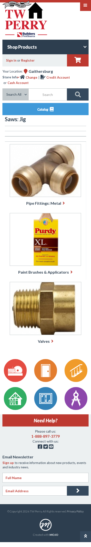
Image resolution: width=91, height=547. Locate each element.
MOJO (54, 535)
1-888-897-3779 (45, 436)
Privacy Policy (75, 511)
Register (28, 60)
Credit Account (58, 77)
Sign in (11, 60)
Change (31, 77)
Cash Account (18, 83)
